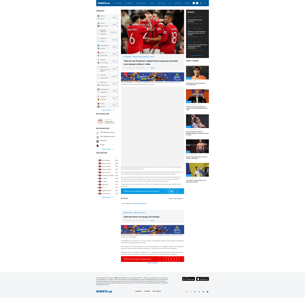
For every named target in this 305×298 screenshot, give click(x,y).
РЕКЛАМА (147, 291)
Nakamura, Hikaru (105, 163)
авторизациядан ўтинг (140, 203)
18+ (187, 291)
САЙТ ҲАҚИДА (156, 291)
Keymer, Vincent (104, 172)
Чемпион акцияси (141, 3)
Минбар (187, 3)
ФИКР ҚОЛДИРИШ (152, 262)
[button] (197, 3)
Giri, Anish (102, 181)
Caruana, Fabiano (105, 166)
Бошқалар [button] (177, 3)
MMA (188, 151)
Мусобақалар (129, 3)
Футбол (152, 3)
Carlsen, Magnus (104, 160)
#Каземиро (128, 57)
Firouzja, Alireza (104, 193)
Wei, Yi (102, 187)
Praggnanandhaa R (105, 190)
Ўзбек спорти (161, 3)
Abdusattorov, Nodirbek (106, 175)
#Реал (152, 57)
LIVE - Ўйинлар (117, 3)
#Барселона (128, 212)
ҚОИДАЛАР (138, 291)
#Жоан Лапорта (139, 212)
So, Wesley (103, 178)
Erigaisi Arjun (103, 184)
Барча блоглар (196, 55)
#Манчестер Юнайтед (141, 57)
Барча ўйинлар (106, 110)
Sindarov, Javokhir (105, 169)
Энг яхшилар (178, 198)
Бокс (170, 3)
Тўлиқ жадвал (106, 149)
